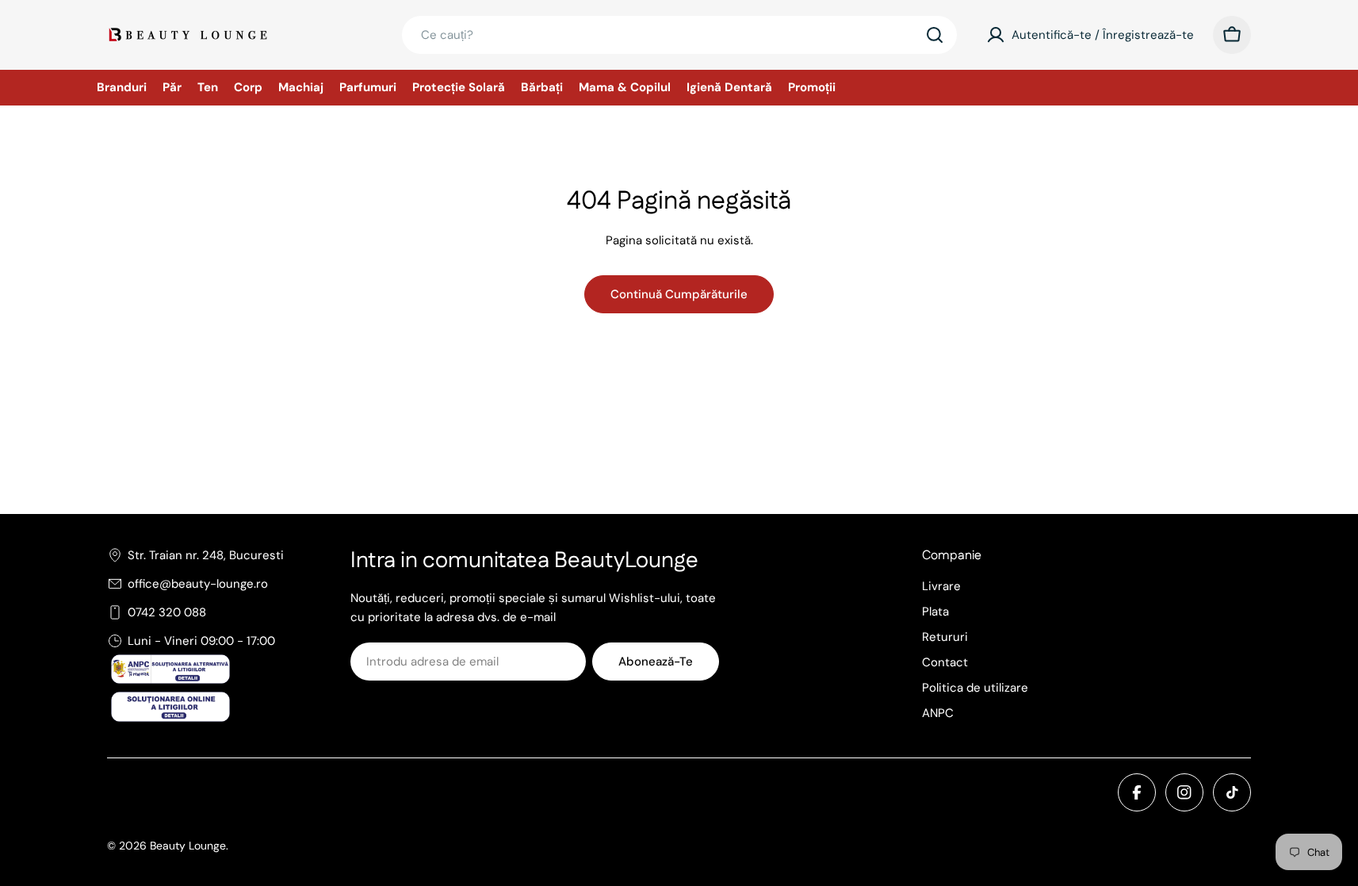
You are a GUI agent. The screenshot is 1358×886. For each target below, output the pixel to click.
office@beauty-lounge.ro (198, 584)
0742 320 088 (167, 612)
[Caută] (934, 34)
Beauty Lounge (188, 845)
